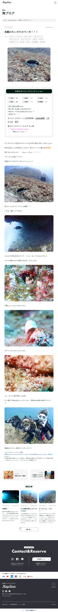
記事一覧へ (28, 529)
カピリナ (20, 36)
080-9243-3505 (7, 596)
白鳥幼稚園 (35, 41)
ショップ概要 (22, 604)
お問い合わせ (5, 604)
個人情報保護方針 (13, 604)
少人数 (22, 41)
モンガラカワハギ (39, 36)
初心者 (35, 39)
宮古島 (41, 39)
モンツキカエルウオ (15, 39)
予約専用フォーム (41, 559)
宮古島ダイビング (14, 41)
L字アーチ (13, 36)
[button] (55, 2)
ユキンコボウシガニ (26, 39)
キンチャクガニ (29, 36)
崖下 (29, 41)
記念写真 (43, 41)
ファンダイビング (8, 27)
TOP (5, 20)
